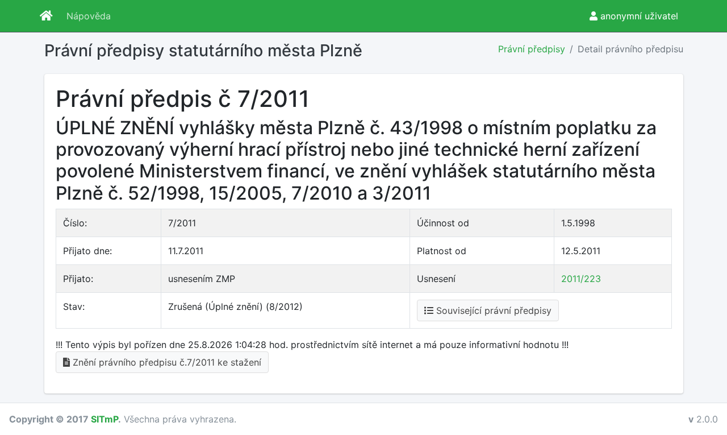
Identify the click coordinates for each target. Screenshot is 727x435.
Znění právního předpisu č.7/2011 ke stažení (165, 362)
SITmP (104, 419)
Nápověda (88, 16)
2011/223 (581, 278)
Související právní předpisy (492, 310)
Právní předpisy (531, 49)
